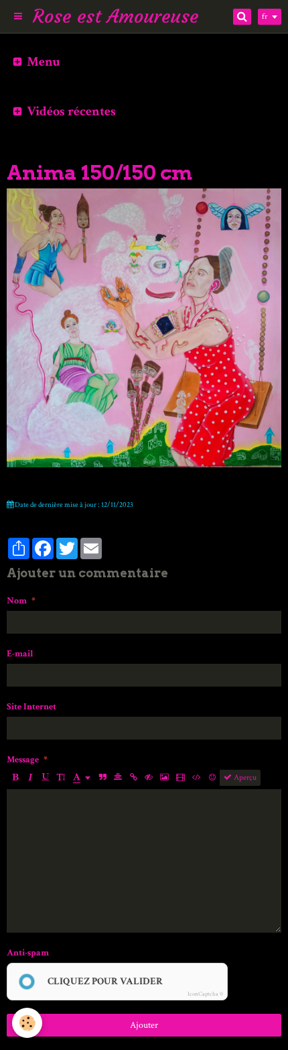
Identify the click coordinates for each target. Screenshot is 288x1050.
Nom (17, 601)
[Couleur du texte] (81, 778)
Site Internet (31, 707)
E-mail (20, 654)
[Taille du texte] (61, 778)
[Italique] (30, 778)
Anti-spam (28, 953)
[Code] (196, 778)
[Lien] (133, 778)
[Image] (164, 778)
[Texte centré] (118, 778)
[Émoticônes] (212, 778)
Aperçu (244, 777)
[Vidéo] (180, 778)
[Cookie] (27, 1023)
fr (264, 16)
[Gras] (15, 778)
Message (23, 760)
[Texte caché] (149, 778)
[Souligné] (46, 778)
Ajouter (144, 1025)
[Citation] (102, 778)
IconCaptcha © (205, 994)
